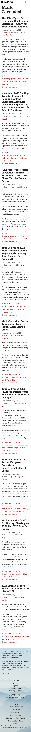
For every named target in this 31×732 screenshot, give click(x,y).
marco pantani (23, 79)
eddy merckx (22, 236)
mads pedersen (21, 306)
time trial (5, 84)
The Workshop (15, 688)
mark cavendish (7, 81)
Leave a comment (10, 87)
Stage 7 (16, 448)
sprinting (24, 81)
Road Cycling (8, 76)
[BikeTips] (7, 2)
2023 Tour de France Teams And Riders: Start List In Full (15, 588)
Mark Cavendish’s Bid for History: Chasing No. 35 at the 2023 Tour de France (15, 524)
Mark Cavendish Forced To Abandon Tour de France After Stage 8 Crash (15, 325)
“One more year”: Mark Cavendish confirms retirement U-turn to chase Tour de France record (15, 175)
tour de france (19, 309)
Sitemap (15, 724)
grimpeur (14, 79)
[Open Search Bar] (25, 2)
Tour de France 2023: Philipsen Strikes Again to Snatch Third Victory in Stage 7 (15, 393)
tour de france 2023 (8, 380)
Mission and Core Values (15, 718)
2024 (6, 155)
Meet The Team (15, 715)
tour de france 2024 (21, 239)
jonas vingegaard (22, 445)
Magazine (15, 686)
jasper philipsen (9, 306)
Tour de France (14, 304)
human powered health (19, 158)
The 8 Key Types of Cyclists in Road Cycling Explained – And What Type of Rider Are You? (15, 22)
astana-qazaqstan (15, 155)
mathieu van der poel (9, 509)
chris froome (8, 636)
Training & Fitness (15, 691)
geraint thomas (19, 636)
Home (15, 683)
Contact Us (15, 712)
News (6, 152)
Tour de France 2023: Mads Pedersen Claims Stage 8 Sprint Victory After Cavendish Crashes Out (14, 253)
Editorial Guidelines (15, 721)
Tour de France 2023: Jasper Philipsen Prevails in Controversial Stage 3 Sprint (14, 465)
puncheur (17, 81)
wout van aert (21, 511)
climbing (7, 79)
